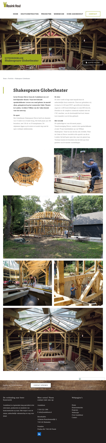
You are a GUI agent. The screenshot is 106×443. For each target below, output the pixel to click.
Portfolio (10, 78)
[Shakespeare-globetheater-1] (53, 309)
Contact (74, 417)
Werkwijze (75, 412)
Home (5, 78)
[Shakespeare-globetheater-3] (78, 261)
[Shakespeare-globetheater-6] (27, 149)
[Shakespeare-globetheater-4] (53, 196)
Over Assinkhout (77, 415)
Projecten (75, 410)
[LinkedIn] (39, 434)
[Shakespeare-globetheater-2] (27, 261)
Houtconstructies (77, 407)
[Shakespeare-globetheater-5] (78, 149)
